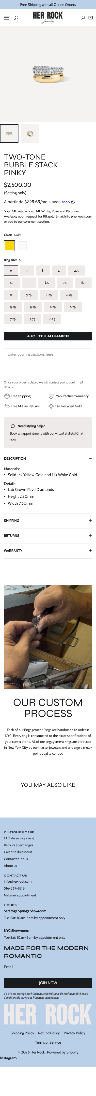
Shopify (72, 1052)
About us (10, 865)
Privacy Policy (74, 1033)
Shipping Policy (22, 1033)
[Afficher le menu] (6, 18)
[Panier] (90, 18)
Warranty (13, 550)
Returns (11, 535)
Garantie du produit (18, 852)
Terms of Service (48, 1042)
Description (15, 458)
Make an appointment (20, 895)
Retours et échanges (18, 845)
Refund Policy (49, 1033)
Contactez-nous (16, 859)
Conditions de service (16, 997)
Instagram (8, 1058)
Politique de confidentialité (65, 993)
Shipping (11, 520)
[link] (48, 1014)
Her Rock (38, 1052)
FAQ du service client (19, 838)
